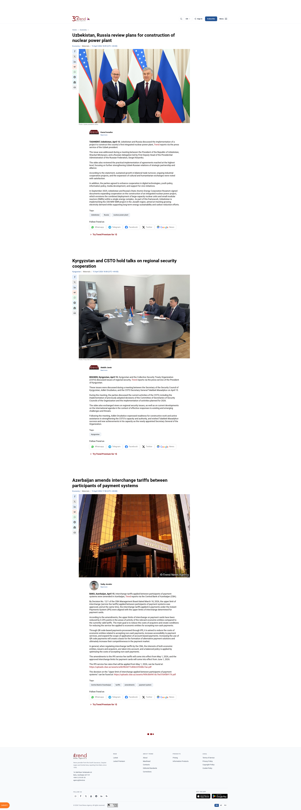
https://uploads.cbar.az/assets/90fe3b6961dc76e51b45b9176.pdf (145, 674)
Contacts (146, 765)
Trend (156, 144)
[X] (86, 796)
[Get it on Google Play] (220, 796)
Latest (115, 758)
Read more (104, 135)
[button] (74, 51)
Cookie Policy (207, 768)
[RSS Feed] (106, 796)
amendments (130, 685)
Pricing (175, 758)
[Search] (181, 18)
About (145, 758)
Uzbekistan (95, 215)
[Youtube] (91, 796)
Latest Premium (119, 761)
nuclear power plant (120, 215)
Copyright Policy (208, 765)
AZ (221, 805)
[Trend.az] (81, 18)
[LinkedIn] (101, 796)
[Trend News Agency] (80, 756)
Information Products (180, 761)
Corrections (147, 772)
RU (225, 805)
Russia (106, 215)
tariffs (118, 685)
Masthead (146, 761)
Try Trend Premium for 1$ (104, 234)
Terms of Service (208, 758)
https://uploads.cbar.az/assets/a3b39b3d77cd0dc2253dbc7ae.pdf (120, 667)
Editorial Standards (150, 768)
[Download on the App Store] (203, 796)
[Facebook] (81, 796)
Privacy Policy (208, 761)
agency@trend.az (79, 780)
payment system (145, 685)
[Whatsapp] (75, 796)
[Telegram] (96, 796)
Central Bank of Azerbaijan (101, 685)
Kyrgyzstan (95, 434)
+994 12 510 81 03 (79, 777)
